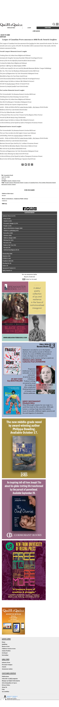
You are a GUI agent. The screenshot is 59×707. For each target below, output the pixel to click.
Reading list (6, 263)
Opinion (5, 256)
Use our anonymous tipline (29, 274)
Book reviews (6, 646)
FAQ (3, 689)
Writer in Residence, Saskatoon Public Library (15, 199)
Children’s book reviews (9, 648)
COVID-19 (5, 258)
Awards (9, 181)
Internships (5, 655)
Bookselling (6, 253)
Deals (5, 218)
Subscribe (48, 27)
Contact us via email (31, 279)
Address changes (8, 238)
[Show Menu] (57, 24)
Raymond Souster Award (9, 184)
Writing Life (6, 240)
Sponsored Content (8, 268)
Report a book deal (29, 277)
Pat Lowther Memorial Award (47, 182)
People (5, 226)
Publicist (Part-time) (7, 193)
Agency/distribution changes (11, 228)
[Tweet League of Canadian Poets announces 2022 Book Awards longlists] (26, 165)
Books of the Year (8, 245)
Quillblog (4, 644)
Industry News (16, 181)
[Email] (32, 165)
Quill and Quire (20, 25)
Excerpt (5, 247)
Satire (4, 265)
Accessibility (5, 691)
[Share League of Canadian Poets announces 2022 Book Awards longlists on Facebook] (23, 165)
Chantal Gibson (18, 135)
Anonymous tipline (7, 669)
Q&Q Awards (6, 270)
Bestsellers (6, 233)
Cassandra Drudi (8, 175)
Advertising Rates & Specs (9, 683)
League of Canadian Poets (31, 182)
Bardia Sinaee (11, 84)
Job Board (4, 653)
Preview (5, 242)
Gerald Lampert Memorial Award (14, 182)
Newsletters (11, 27)
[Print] (29, 165)
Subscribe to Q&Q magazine (10, 678)
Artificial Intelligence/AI (10, 250)
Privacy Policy (6, 685)
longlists (31, 43)
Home (3, 642)
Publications (5, 676)
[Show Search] (53, 24)
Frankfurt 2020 (7, 261)
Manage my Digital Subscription (11, 681)
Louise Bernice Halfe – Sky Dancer (29, 107)
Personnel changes (8, 223)
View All (4, 203)
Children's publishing (9, 230)
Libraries (6, 235)
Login (29, 27)
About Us (4, 687)
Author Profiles (6, 651)
